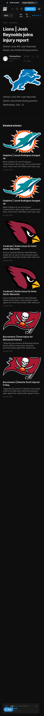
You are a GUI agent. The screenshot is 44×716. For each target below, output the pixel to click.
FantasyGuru (15, 56)
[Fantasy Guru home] (5, 9)
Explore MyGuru (29, 3)
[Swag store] (17, 9)
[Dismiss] (36, 706)
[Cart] (21, 9)
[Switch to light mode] (12, 9)
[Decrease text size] (33, 56)
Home (5, 23)
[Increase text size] (38, 56)
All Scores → (36, 15)
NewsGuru (13, 23)
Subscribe (30, 9)
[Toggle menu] (39, 9)
